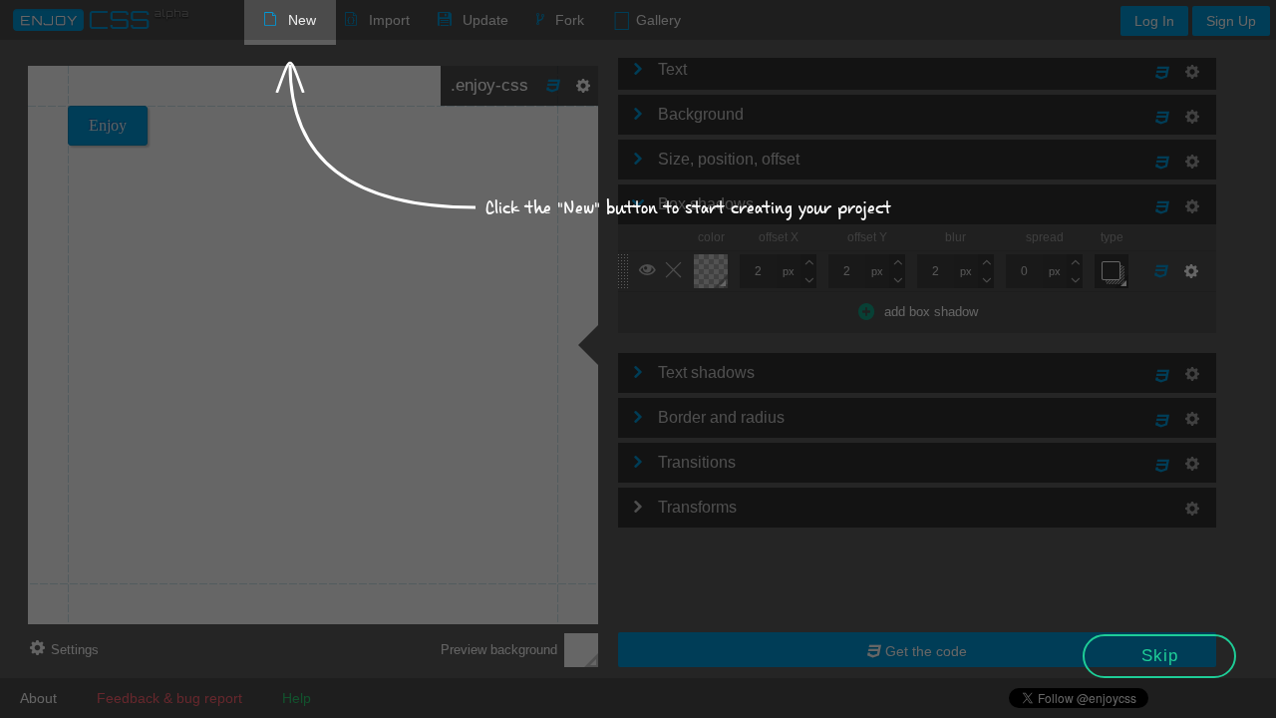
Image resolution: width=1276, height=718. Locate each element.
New (302, 20)
